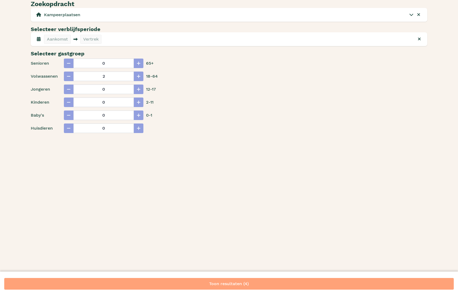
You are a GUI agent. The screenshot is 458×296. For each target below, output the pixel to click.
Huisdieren (42, 128)
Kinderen (40, 102)
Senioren (40, 63)
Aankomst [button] (57, 39)
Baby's (37, 115)
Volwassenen (44, 76)
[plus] (138, 63)
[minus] (68, 63)
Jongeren (40, 89)
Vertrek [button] (91, 39)
